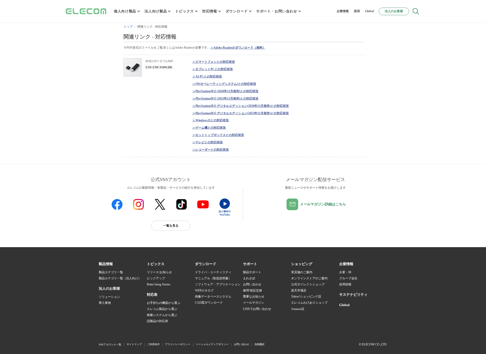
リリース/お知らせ (159, 272)
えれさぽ (249, 278)
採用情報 (345, 284)
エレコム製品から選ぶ (162, 309)
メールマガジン (253, 302)
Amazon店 (297, 309)
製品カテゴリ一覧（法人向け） (120, 278)
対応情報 (209, 11)
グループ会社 (348, 278)
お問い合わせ (252, 284)
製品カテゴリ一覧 (111, 272)
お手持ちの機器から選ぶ (163, 303)
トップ (128, 26)
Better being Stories (158, 284)
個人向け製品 (125, 11)
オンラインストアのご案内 (309, 278)
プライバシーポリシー (177, 344)
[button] (156, 264)
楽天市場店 (298, 290)
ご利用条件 (153, 344)
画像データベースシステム (213, 296)
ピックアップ (156, 278)
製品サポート (252, 272)
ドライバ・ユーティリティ (213, 272)
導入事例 (105, 303)
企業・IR (345, 272)
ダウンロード (237, 11)
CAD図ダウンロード (209, 302)
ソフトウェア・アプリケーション (217, 284)
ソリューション (109, 297)
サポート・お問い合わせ (276, 11)
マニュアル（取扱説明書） (213, 278)
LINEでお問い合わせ (257, 309)
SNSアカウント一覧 (110, 344)
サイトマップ (134, 344)
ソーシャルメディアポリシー (212, 344)
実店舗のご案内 (301, 272)
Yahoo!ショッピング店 (306, 296)
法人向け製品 (156, 11)
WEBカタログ (204, 290)
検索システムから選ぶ (162, 315)
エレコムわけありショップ (309, 302)
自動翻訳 (259, 344)
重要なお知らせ (253, 296)
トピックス (184, 11)
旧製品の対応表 (157, 321)
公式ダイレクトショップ (308, 284)
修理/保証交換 (252, 290)
